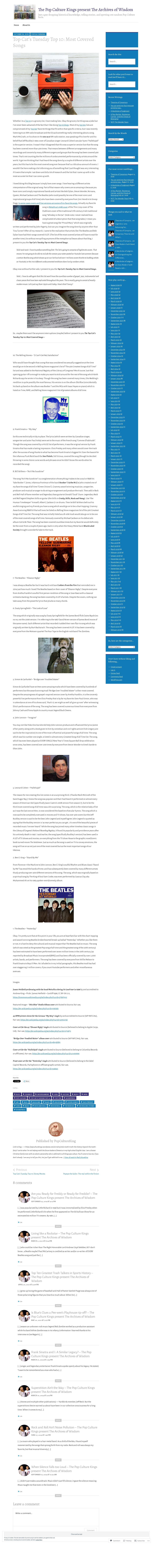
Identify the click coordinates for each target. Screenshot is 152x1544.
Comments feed (117, 677)
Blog (18, 1094)
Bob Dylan (59, 1102)
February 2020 (116, 482)
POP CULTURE (21, 1098)
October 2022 (116, 424)
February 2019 (116, 514)
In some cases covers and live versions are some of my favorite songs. (48, 203)
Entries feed (115, 673)
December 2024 (117, 350)
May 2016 (114, 620)
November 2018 (117, 524)
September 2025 (117, 321)
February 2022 (116, 440)
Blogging (36, 1102)
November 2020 (117, 465)
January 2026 (115, 308)
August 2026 (115, 285)
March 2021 (115, 456)
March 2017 (115, 588)
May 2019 (114, 507)
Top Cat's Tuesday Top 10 (40, 1098)
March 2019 (115, 511)
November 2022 (117, 420)
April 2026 (114, 298)
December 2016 (117, 598)
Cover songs (72, 1102)
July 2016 (114, 614)
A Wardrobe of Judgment (120, 111)
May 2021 (114, 449)
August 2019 (115, 501)
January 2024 (115, 379)
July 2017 (114, 575)
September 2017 (117, 569)
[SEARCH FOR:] (121, 62)
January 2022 (115, 443)
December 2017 (117, 559)
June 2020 (114, 475)
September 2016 (117, 607)
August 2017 (115, 572)
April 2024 (114, 369)
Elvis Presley (88, 1102)
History (66, 1094)
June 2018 (114, 540)
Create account (116, 667)
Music (76, 1094)
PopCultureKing (38, 34)
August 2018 (115, 533)
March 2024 (115, 372)
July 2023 (114, 398)
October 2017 (116, 565)
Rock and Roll (40, 1106)
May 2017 (114, 581)
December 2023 (117, 382)
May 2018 (114, 543)
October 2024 (116, 356)
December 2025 (117, 311)
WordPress (70, 1098)
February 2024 (116, 375)
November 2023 (117, 385)
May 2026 (114, 295)
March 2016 (115, 627)
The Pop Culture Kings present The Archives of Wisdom (85, 9)
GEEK (56, 1094)
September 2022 (117, 427)
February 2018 (116, 552)
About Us (26, 25)
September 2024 (117, 359)
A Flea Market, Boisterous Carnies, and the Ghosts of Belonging (120, 116)
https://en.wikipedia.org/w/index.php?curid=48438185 (36, 1042)
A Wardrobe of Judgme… (124, 251)
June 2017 (114, 578)
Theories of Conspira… (123, 221)
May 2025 (114, 334)
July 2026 (114, 288)
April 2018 (114, 546)
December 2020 (117, 462)
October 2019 (116, 495)
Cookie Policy (39, 1540)
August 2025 (115, 324)
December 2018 (117, 520)
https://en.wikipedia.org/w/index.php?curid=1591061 (36, 1008)
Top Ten (58, 1098)
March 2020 (115, 478)
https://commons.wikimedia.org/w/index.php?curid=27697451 (40, 997)
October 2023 (116, 388)
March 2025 (115, 340)
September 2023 (117, 391)
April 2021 (114, 453)
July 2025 (114, 327)
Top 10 (28, 121)
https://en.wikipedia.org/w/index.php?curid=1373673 (48, 1031)
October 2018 (116, 527)
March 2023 (115, 411)
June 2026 (114, 292)
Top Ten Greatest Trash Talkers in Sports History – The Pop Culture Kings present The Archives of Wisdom (62, 1277)
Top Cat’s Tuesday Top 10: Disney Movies (29, 1171)
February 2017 (116, 591)
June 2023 (114, 401)
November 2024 (117, 353)
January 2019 (115, 517)
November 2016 (117, 601)
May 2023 (114, 404)
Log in (113, 670)
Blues (47, 1102)
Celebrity (28, 1094)
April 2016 (114, 623)
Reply (58, 1226)
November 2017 (117, 562)
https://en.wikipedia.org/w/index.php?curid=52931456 (44, 1020)
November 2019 (117, 491)
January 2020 (116, 485)
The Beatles (69, 1106)
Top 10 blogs (63, 125)
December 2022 (117, 417)
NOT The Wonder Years (119, 122)
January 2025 (115, 346)
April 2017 (114, 585)
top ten (83, 125)
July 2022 (114, 430)
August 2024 (115, 362)
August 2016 (115, 610)
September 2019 (117, 498)
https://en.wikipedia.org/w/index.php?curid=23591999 (55, 1054)
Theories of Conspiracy (119, 102)
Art (17, 1102)
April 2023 (114, 408)
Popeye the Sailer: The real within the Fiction (81, 1171)
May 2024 (114, 366)
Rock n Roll (55, 1106)
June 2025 (114, 330)
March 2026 (115, 301)
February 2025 (116, 343)
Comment (90, 1530)
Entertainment (43, 1094)
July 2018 (114, 536)
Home (16, 25)
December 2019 (117, 488)
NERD (86, 1094)
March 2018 (115, 549)
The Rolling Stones (86, 1106)
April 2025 (114, 337)
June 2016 (114, 617)
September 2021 (117, 446)
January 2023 (115, 414)
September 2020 (117, 472)
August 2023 (115, 395)
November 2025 (117, 314)
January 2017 (115, 594)
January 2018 (115, 556)
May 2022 (114, 433)
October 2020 (116, 469)
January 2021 (115, 459)
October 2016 (116, 604)
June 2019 (114, 504)
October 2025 (116, 317)
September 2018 (117, 530)
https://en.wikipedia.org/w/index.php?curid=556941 (35, 1069)
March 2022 (115, 437)
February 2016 (116, 630)
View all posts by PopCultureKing (76, 1157)
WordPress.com (116, 680)
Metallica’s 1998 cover (58, 207)
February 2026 (116, 305)
